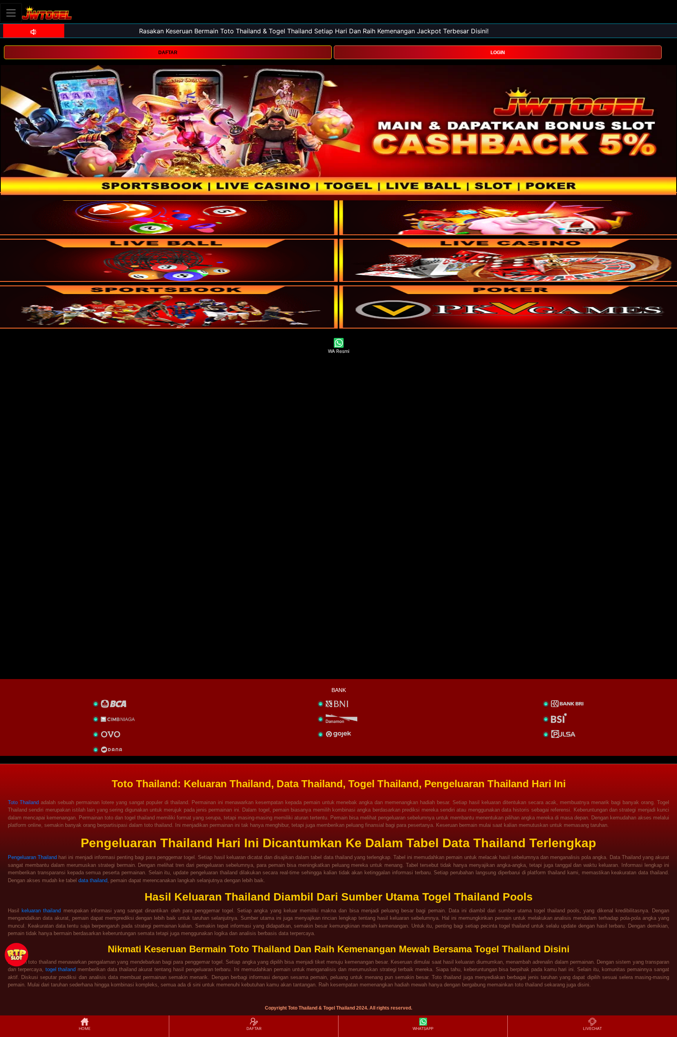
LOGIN (498, 52)
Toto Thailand (23, 802)
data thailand (92, 880)
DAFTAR (167, 52)
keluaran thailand (41, 911)
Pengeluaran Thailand (32, 857)
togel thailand (60, 969)
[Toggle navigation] (11, 12)
